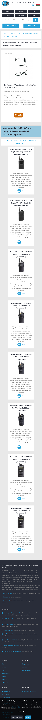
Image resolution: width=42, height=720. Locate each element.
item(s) (33, 25)
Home (8, 11)
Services (21, 11)
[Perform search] (35, 20)
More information (17, 717)
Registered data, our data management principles (21, 593)
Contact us (34, 15)
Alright (28, 717)
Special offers (5, 673)
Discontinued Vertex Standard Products (21, 142)
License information (18, 651)
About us (21, 15)
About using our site (12, 597)
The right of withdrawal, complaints (19, 630)
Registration (26, 664)
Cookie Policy (16, 707)
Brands (8, 15)
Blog (34, 11)
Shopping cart (26, 670)
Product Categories (10, 25)
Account (24, 667)
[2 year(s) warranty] (18, 113)
